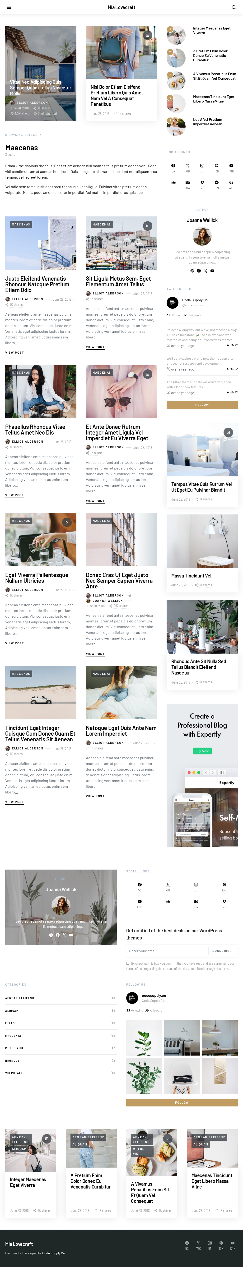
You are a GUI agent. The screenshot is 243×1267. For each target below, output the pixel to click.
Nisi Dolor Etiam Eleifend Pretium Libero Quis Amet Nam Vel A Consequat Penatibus (117, 95)
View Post (14, 352)
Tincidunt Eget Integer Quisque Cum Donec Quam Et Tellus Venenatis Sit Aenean (40, 733)
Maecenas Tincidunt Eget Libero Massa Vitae (213, 98)
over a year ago (182, 345)
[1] (176, 34)
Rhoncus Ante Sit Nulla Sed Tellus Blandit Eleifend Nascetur (198, 666)
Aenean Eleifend (19, 998)
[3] (176, 80)
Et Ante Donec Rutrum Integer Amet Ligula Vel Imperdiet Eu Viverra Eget (117, 432)
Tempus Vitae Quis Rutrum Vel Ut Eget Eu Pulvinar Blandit (201, 487)
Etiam (10, 1023)
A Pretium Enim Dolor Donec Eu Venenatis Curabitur (210, 55)
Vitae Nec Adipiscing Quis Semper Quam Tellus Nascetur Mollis (40, 87)
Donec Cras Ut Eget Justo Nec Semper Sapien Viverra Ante (119, 580)
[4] (176, 103)
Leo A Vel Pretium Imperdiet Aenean (207, 121)
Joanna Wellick (108, 600)
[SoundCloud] (173, 185)
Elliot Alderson (32, 102)
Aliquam (12, 1011)
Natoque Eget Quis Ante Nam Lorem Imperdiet (121, 730)
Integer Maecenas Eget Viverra (28, 1182)
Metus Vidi (14, 1048)
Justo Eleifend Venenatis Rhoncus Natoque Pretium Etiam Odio (37, 284)
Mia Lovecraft (121, 7)
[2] (176, 57)
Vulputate (14, 1073)
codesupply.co (154, 995)
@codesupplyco (193, 305)
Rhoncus (12, 1060)
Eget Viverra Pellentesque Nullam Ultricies (36, 577)
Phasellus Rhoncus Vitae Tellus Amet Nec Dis (35, 429)
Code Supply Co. (195, 300)
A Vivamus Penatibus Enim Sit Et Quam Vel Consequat (214, 75)
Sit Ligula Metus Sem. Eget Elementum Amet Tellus (118, 281)
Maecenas (21, 224)
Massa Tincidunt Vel (191, 575)
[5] (176, 126)
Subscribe (222, 951)
